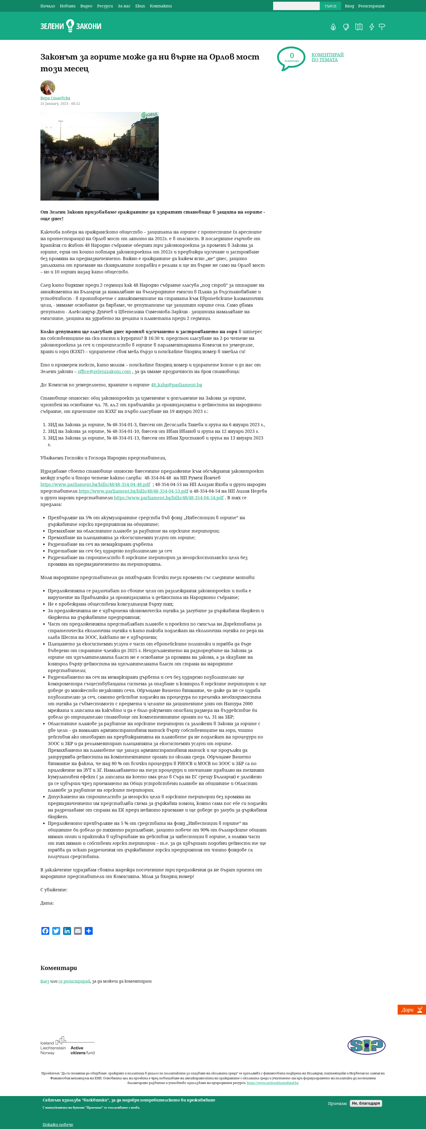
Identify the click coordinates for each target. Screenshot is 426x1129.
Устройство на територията (358, 26)
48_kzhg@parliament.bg (176, 385)
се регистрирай (74, 981)
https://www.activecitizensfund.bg (273, 1083)
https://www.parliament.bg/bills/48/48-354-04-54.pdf (169, 498)
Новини (67, 6)
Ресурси (105, 6)
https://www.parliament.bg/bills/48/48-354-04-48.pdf (95, 484)
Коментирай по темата (328, 57)
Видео (86, 6)
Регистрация (371, 6)
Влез (44, 981)
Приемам (337, 1103)
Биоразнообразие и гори (333, 26)
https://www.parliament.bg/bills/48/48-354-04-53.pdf (133, 491)
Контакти (161, 6)
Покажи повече (58, 1124)
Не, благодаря (366, 1103)
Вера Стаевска (55, 98)
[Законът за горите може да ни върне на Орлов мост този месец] (99, 199)
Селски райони (382, 26)
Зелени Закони (70, 26)
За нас (124, 6)
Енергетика (371, 26)
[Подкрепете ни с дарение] (412, 1013)
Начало (47, 6)
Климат (346, 26)
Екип (140, 6)
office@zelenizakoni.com (104, 371)
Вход (349, 6)
